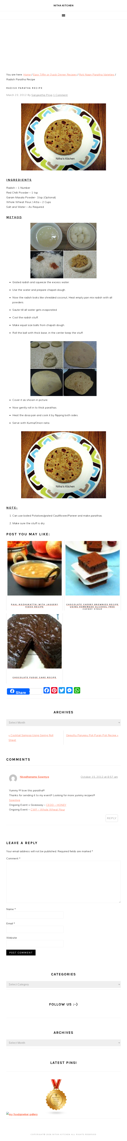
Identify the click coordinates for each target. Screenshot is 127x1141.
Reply (112, 818)
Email (10, 923)
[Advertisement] (63, 44)
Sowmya (14, 800)
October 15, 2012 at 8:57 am (99, 776)
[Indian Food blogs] (56, 1114)
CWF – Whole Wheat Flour (48, 809)
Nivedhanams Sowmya (34, 776)
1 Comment (60, 95)
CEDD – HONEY (56, 804)
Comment (13, 858)
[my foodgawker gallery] (22, 1114)
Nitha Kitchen (64, 5)
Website (11, 937)
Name (11, 909)
